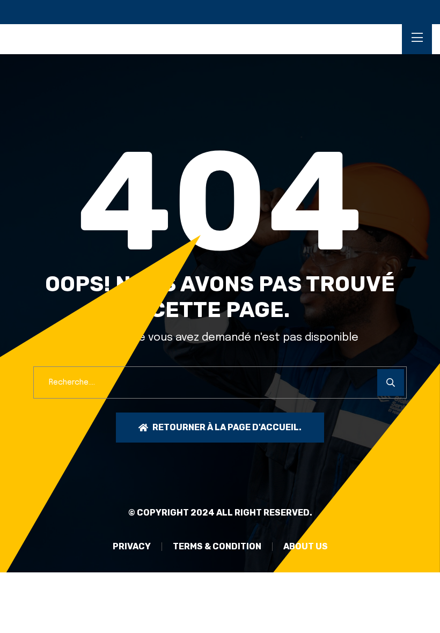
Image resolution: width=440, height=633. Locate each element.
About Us (305, 546)
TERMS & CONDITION (217, 546)
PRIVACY (132, 546)
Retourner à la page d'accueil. (227, 427)
